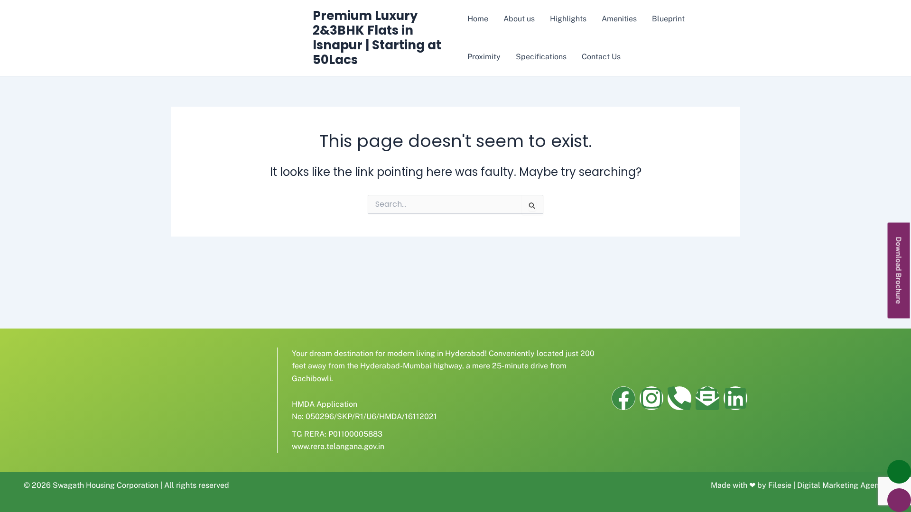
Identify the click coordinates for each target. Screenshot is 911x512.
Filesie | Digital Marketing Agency (827, 485)
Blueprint (668, 18)
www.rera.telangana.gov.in (338, 446)
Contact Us (601, 56)
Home (477, 18)
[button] (899, 271)
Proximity (484, 56)
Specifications (541, 56)
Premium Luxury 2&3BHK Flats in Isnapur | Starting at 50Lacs (377, 38)
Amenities (619, 18)
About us (519, 18)
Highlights (568, 18)
